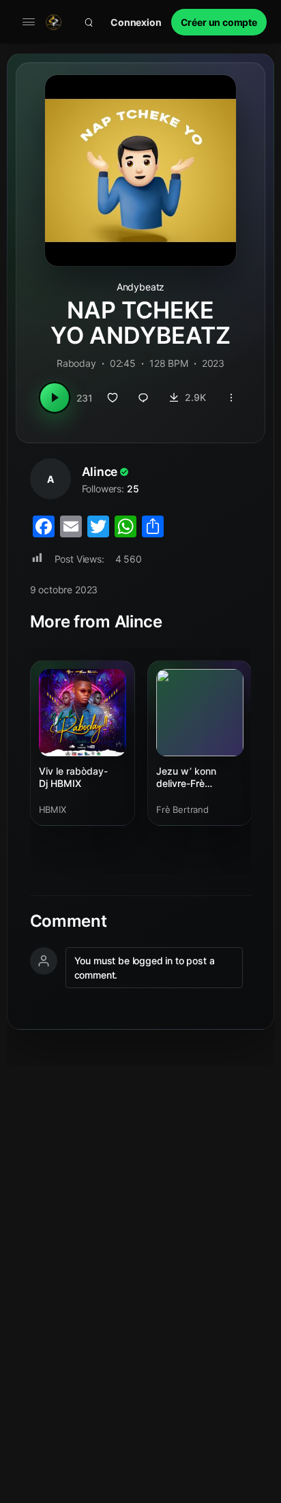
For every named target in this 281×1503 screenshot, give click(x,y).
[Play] (54, 397)
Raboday (76, 363)
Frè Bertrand (182, 809)
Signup (219, 22)
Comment (68, 921)
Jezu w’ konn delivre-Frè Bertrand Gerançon (198, 778)
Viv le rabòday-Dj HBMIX (73, 777)
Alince (100, 471)
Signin (136, 22)
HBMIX (52, 809)
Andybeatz (141, 287)
